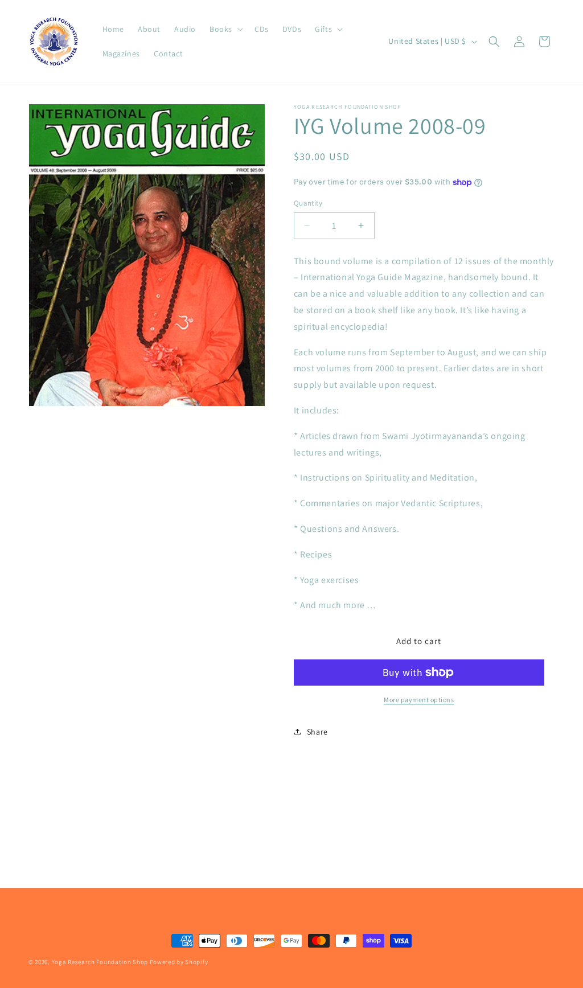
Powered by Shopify (179, 962)
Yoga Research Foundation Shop (100, 962)
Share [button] (317, 732)
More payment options (419, 699)
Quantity (308, 203)
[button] (225, 29)
